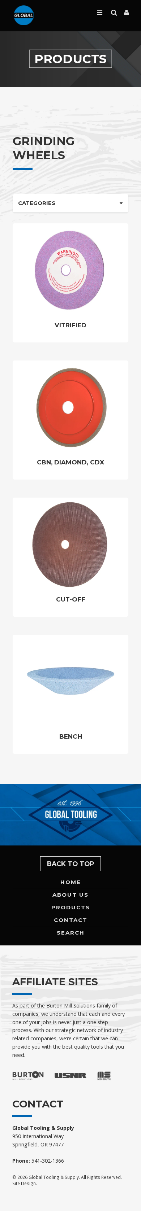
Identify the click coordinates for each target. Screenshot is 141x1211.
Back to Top (70, 863)
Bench (70, 736)
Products (70, 907)
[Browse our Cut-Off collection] (70, 543)
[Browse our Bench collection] (70, 681)
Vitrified (70, 325)
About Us (70, 894)
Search (71, 932)
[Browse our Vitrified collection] (70, 269)
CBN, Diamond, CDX (70, 462)
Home (70, 882)
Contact (70, 920)
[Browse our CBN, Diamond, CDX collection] (70, 406)
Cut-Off (70, 599)
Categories (36, 203)
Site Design (24, 1183)
